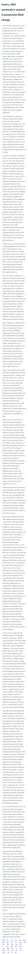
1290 (4, 950)
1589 (8, 948)
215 (20, 948)
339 (3, 948)
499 (25, 942)
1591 (20, 946)
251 (16, 942)
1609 (20, 942)
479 (12, 940)
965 (16, 952)
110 (11, 942)
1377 (21, 944)
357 (12, 950)
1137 (21, 950)
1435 (4, 952)
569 (3, 944)
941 (7, 942)
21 (12, 952)
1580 (4, 940)
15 (16, 948)
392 (16, 944)
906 (16, 946)
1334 (11, 946)
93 (7, 940)
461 (20, 940)
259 (12, 944)
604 (24, 940)
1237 (8, 944)
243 (7, 946)
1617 (12, 948)
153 (8, 950)
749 (8, 952)
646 (3, 942)
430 (16, 940)
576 (16, 950)
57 (3, 946)
